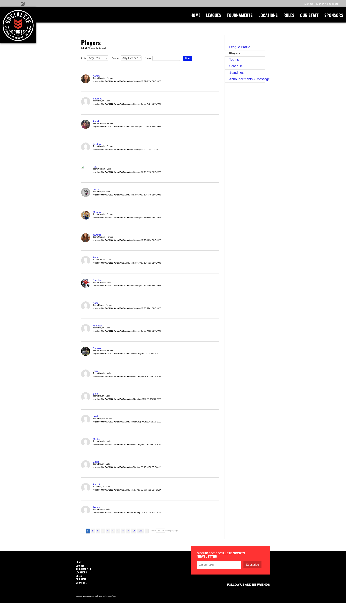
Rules (288, 15)
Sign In (320, 3)
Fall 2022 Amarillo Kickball (93, 48)
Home (195, 15)
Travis (96, 507)
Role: (83, 58)
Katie (96, 302)
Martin (96, 439)
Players (235, 53)
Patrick (97, 484)
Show (153, 531)
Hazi (95, 370)
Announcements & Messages (247, 79)
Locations (268, 15)
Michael (97, 325)
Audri (96, 121)
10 (134, 531)
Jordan (97, 144)
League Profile (239, 47)
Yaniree (97, 234)
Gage (96, 461)
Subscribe (252, 564)
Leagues (213, 15)
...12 (141, 531)
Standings (236, 72)
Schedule (236, 66)
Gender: (116, 58)
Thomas (97, 98)
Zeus (96, 257)
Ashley (96, 75)
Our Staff (309, 15)
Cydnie (97, 348)
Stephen (97, 280)
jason (96, 189)
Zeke (96, 393)
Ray (95, 166)
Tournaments (240, 15)
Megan (97, 212)
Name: (148, 58)
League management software (89, 596)
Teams (234, 59)
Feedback (332, 3)
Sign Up (308, 3)
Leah (96, 416)
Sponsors (333, 15)
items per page (171, 531)
